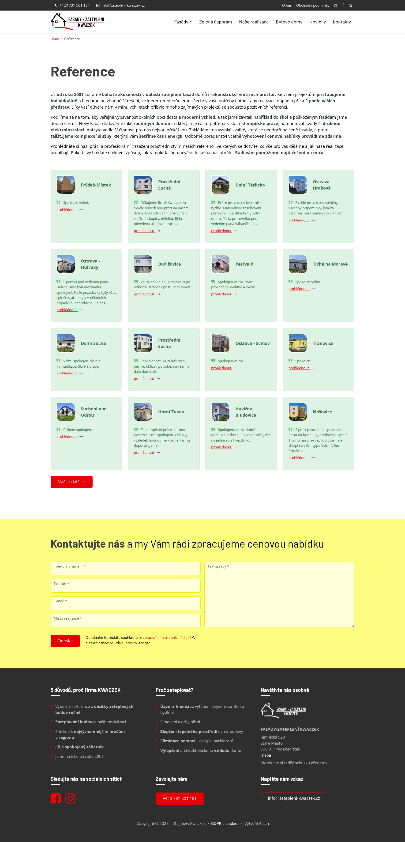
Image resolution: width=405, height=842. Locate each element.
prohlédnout (67, 209)
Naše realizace (254, 21)
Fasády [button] (181, 21)
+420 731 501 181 (74, 5)
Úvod (55, 38)
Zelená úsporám (215, 21)
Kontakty (342, 21)
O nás (287, 5)
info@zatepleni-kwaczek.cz (123, 5)
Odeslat (65, 641)
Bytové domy (289, 21)
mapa (266, 755)
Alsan (264, 823)
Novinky (317, 21)
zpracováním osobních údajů (166, 637)
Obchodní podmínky (313, 5)
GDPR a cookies (225, 823)
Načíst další (70, 481)
